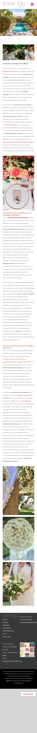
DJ (9, 401)
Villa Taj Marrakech (11, 125)
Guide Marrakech (8, 631)
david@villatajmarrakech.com (12, 661)
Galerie (5, 619)
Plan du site (6, 636)
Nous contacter (28, 694)
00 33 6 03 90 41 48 (26, 619)
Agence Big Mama (26, 681)
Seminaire (6, 625)
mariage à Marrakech (10, 71)
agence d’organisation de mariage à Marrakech (18, 142)
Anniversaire (7, 628)
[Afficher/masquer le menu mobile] (32, 4)
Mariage (5, 622)
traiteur (13, 401)
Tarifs (4, 634)
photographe (27, 401)
